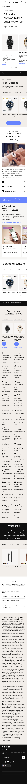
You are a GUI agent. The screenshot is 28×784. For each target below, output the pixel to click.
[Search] (5, 2)
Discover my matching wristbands (13, 538)
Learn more (5, 347)
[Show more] (13, 782)
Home (3, 6)
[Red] (22, 563)
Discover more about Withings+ (11, 222)
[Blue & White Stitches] (7, 563)
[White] (23, 288)
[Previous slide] (11, 67)
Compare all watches (13, 123)
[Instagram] (5, 762)
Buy (4, 344)
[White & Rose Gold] (21, 288)
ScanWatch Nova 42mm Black (7, 336)
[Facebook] (3, 762)
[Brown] (21, 563)
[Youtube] (8, 762)
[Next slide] (16, 67)
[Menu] (2, 2)
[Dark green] (5, 110)
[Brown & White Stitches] (4, 563)
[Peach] (6, 563)
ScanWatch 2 (5, 53)
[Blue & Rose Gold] (25, 288)
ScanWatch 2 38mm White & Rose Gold (19, 337)
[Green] (23, 563)
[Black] (4, 110)
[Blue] (3, 110)
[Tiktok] (10, 762)
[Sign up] (23, 757)
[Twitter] (13, 762)
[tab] (6, 93)
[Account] (21, 2)
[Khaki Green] (24, 563)
